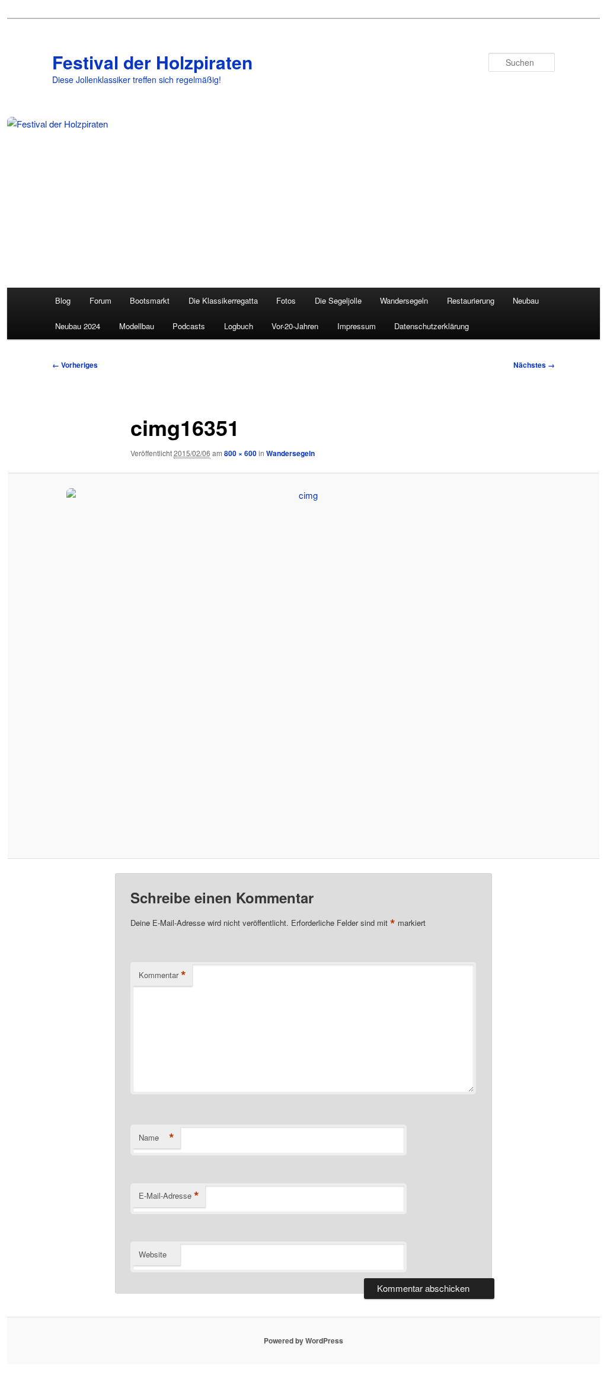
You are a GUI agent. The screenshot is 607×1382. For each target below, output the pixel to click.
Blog (63, 300)
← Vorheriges (75, 364)
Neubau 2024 (77, 326)
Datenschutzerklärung (431, 326)
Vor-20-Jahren (294, 326)
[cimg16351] (303, 666)
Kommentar (162, 975)
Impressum (356, 326)
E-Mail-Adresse (169, 1195)
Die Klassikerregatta (223, 300)
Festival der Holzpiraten (152, 62)
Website (153, 1254)
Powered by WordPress (303, 1340)
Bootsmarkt (150, 300)
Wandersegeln (404, 300)
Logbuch (238, 326)
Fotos (286, 300)
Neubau (526, 300)
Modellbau (136, 326)
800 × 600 (240, 453)
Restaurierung (470, 300)
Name (156, 1137)
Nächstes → (534, 364)
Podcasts (188, 326)
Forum (100, 300)
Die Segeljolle (338, 300)
